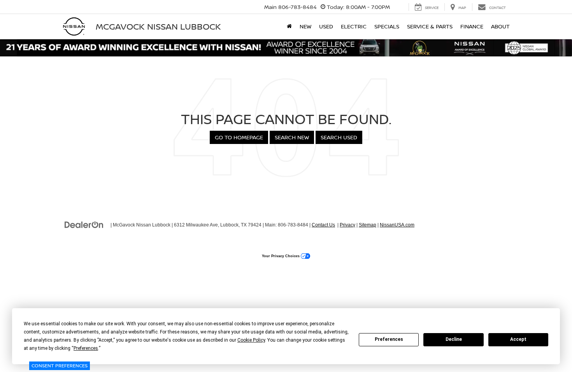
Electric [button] (354, 26)
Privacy (347, 225)
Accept (518, 339)
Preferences (389, 339)
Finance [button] (471, 26)
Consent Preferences (60, 365)
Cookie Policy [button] (251, 340)
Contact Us (323, 225)
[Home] (289, 26)
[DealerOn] (84, 224)
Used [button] (326, 26)
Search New (292, 137)
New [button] (305, 26)
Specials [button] (386, 26)
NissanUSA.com (397, 225)
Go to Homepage (239, 137)
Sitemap (367, 225)
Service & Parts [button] (430, 26)
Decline (454, 339)
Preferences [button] (86, 348)
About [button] (500, 26)
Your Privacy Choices (281, 256)
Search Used (339, 137)
